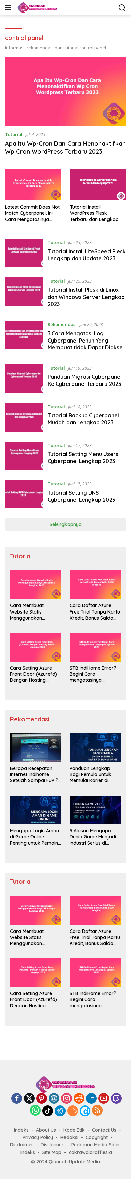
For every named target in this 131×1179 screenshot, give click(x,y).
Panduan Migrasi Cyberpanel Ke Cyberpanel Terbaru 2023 (85, 380)
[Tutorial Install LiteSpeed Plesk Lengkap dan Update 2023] (24, 253)
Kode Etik (74, 1130)
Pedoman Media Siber (95, 1145)
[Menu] (9, 7)
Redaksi (69, 1137)
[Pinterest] (41, 1099)
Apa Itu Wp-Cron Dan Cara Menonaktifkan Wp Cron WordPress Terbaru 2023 (65, 147)
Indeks (21, 1130)
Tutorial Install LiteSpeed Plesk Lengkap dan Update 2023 (87, 255)
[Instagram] (66, 1099)
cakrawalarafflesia (90, 1152)
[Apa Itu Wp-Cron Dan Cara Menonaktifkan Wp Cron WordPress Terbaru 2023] (65, 91)
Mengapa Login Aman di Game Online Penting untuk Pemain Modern (34, 837)
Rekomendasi (62, 324)
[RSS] (97, 1111)
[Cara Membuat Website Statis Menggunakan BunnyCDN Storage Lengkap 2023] (35, 584)
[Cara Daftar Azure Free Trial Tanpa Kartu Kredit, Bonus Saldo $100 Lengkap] (95, 584)
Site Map (51, 1152)
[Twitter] (29, 1099)
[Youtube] (103, 1099)
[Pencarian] (122, 7)
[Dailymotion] (85, 1110)
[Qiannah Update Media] (37, 7)
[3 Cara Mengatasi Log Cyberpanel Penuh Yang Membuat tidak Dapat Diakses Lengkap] (24, 337)
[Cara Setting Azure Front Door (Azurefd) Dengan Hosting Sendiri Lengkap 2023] (35, 647)
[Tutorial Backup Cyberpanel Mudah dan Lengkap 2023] (24, 417)
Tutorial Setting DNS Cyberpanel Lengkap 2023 (81, 496)
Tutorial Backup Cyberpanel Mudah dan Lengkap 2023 (83, 419)
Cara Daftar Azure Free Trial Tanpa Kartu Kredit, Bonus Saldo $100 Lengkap (95, 611)
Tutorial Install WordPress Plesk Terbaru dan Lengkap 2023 (94, 213)
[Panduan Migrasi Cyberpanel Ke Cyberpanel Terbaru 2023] (24, 378)
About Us (46, 1130)
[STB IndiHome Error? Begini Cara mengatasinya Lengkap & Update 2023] (95, 647)
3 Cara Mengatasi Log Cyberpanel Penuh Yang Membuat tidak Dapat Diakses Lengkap (86, 344)
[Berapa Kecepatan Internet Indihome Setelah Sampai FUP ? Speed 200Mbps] (35, 747)
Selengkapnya (66, 524)
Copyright (97, 1137)
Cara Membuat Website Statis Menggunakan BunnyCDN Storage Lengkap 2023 (31, 611)
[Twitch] (116, 1099)
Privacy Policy (38, 1137)
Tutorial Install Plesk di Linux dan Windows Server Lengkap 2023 (86, 296)
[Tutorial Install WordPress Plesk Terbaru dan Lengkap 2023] (98, 184)
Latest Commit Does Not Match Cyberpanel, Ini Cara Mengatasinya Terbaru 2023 (32, 213)
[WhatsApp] (35, 1111)
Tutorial (14, 134)
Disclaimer (21, 1145)
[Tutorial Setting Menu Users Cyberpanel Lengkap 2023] (24, 456)
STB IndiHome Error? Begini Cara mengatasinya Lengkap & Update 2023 (93, 674)
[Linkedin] (91, 1099)
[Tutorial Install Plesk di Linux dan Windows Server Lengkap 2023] (24, 294)
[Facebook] (16, 1099)
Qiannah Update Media (74, 1162)
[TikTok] (47, 1110)
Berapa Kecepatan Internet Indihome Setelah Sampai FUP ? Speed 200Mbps (34, 774)
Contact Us (104, 1130)
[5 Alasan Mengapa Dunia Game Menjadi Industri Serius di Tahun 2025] (95, 810)
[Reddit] (79, 1099)
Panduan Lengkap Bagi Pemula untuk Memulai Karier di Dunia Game (90, 774)
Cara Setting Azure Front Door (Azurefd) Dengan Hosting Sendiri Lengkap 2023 (34, 674)
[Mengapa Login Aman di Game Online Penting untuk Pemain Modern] (35, 810)
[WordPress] (54, 1099)
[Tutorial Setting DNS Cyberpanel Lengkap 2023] (24, 494)
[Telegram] (60, 1110)
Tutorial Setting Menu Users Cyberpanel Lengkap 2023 (83, 457)
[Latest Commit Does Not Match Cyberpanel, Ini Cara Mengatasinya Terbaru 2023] (33, 184)
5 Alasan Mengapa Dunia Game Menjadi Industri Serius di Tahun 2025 (93, 837)
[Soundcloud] (72, 1110)
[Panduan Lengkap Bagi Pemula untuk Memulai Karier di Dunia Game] (95, 747)
